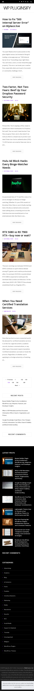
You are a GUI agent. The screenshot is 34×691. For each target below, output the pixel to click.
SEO (5, 618)
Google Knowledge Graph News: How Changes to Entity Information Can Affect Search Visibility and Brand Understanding (16, 422)
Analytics (7, 573)
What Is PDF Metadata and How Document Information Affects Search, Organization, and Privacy (15, 413)
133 (26, 379)
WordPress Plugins (9, 646)
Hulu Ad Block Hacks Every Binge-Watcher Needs (15, 164)
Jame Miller (7, 311)
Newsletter (7, 609)
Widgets (6, 641)
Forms (6, 586)
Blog (16, 100)
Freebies (6, 591)
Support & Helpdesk (10, 628)
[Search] (31, 2)
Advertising (7, 568)
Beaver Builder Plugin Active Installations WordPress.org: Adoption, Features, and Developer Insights (14, 403)
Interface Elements (9, 596)
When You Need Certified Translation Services (15, 304)
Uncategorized (8, 637)
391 (24, 382)
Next (16, 385)
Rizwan (6, 29)
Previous (10, 379)
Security (6, 614)
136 (17, 382)
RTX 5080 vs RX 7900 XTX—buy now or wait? (16, 233)
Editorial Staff (8, 100)
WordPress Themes (10, 651)
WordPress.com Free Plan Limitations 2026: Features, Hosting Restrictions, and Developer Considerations (23, 501)
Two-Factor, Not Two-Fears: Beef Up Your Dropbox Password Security (15, 92)
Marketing (7, 600)
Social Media (7, 623)
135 (13, 382)
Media (6, 605)
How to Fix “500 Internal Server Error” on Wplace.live (15, 22)
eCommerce (7, 582)
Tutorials (13, 29)
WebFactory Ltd (28, 668)
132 (22, 379)
